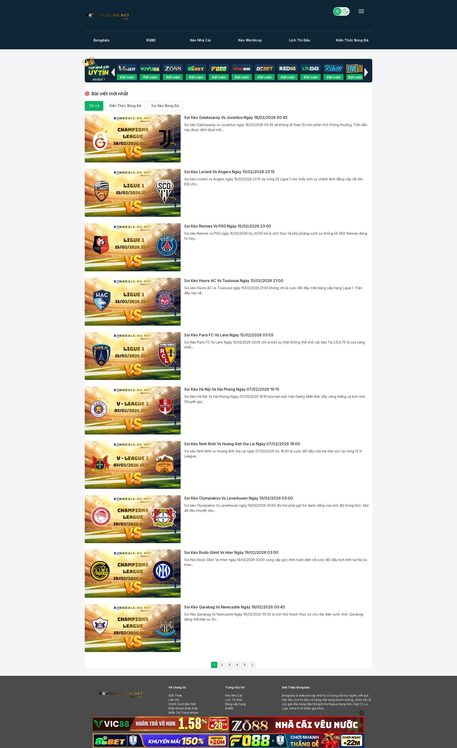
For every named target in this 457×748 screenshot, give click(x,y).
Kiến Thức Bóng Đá (352, 40)
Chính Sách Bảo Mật (182, 704)
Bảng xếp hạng (235, 704)
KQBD (151, 40)
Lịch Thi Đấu (299, 40)
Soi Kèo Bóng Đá (165, 105)
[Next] (252, 665)
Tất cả (94, 105)
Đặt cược (130, 77)
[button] (113, 72)
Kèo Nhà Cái (200, 40)
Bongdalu (101, 40)
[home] (107, 16)
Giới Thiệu (175, 695)
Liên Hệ (174, 700)
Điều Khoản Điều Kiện (183, 708)
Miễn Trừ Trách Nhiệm (184, 712)
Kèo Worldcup (250, 40)
